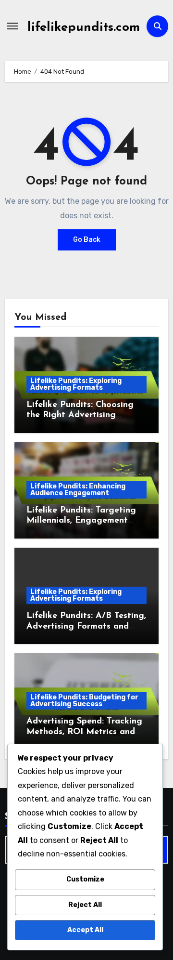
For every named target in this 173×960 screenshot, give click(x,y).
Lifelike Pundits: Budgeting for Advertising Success (84, 700)
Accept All (85, 930)
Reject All (85, 905)
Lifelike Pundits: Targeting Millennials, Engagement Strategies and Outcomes (81, 521)
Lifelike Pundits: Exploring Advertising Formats (76, 384)
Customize (85, 879)
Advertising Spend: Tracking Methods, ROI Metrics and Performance (84, 732)
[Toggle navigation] (12, 26)
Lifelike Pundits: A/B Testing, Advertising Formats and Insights (86, 626)
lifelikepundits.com (83, 27)
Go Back (86, 240)
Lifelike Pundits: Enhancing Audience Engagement (77, 489)
